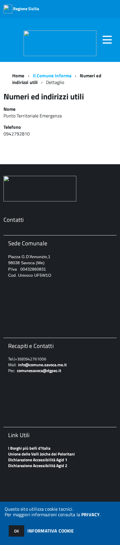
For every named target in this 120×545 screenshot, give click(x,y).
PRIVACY (90, 514)
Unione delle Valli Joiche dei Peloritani (41, 454)
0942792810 (17, 133)
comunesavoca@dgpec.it (39, 370)
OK (16, 531)
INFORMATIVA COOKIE (50, 530)
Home (18, 75)
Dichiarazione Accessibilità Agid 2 (37, 465)
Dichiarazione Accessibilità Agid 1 (37, 460)
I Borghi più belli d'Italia (29, 448)
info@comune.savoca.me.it (42, 365)
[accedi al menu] (107, 39)
